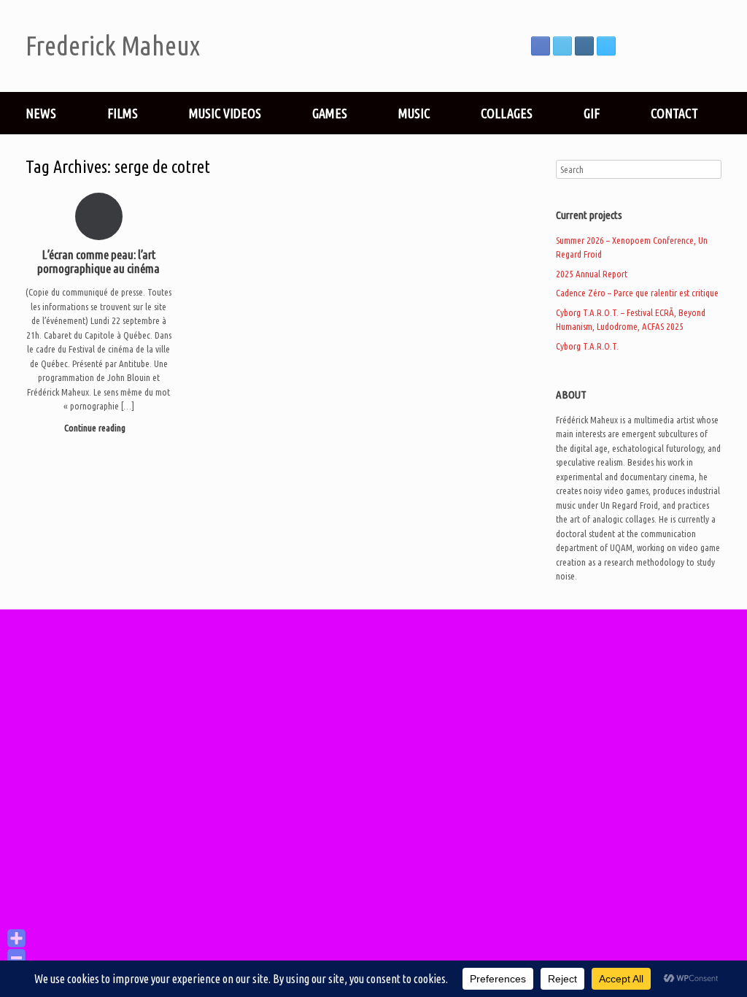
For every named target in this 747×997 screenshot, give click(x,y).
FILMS (122, 113)
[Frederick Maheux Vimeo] (606, 45)
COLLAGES (507, 113)
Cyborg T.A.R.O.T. (587, 346)
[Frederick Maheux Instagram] (584, 45)
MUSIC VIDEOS (225, 113)
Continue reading (96, 428)
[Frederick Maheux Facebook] (540, 45)
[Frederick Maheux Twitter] (562, 45)
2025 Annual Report (591, 274)
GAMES (329, 113)
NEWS (41, 113)
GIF (592, 113)
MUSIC (414, 113)
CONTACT (674, 113)
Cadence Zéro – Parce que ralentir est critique (637, 293)
